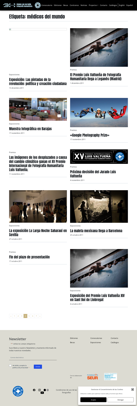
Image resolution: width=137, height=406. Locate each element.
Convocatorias (96, 338)
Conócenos (74, 5)
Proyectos (93, 5)
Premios (73, 70)
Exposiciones (14, 74)
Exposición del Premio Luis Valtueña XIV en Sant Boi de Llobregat (97, 297)
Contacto (103, 5)
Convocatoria (46, 5)
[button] (133, 389)
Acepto (93, 400)
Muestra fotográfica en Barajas (30, 128)
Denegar (121, 400)
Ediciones (58, 5)
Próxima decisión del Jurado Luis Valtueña (93, 174)
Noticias (84, 5)
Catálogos (113, 5)
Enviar (38, 367)
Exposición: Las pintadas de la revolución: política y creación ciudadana (38, 81)
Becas (65, 5)
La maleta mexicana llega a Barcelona (96, 230)
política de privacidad (20, 368)
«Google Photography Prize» (89, 135)
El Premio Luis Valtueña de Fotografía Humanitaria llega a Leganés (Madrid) (95, 76)
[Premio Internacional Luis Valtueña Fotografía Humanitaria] (22, 5)
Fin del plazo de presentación (29, 257)
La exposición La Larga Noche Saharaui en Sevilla (38, 232)
